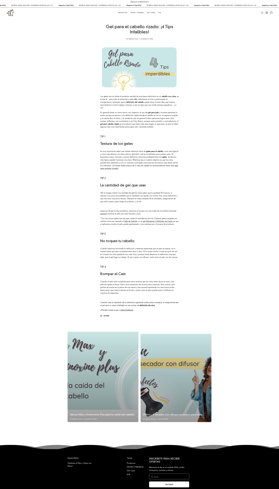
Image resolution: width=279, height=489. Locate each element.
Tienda (129, 458)
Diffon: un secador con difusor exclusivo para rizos (172, 415)
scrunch (103, 213)
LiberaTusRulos (126, 309)
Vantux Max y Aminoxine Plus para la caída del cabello (102, 415)
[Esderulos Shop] (10, 12)
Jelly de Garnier (130, 220)
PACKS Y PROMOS (135, 466)
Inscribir (169, 484)
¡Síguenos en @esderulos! (139, 1)
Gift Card (131, 470)
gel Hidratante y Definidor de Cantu (158, 220)
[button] (262, 12)
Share (106, 315)
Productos (131, 462)
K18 (128, 474)
